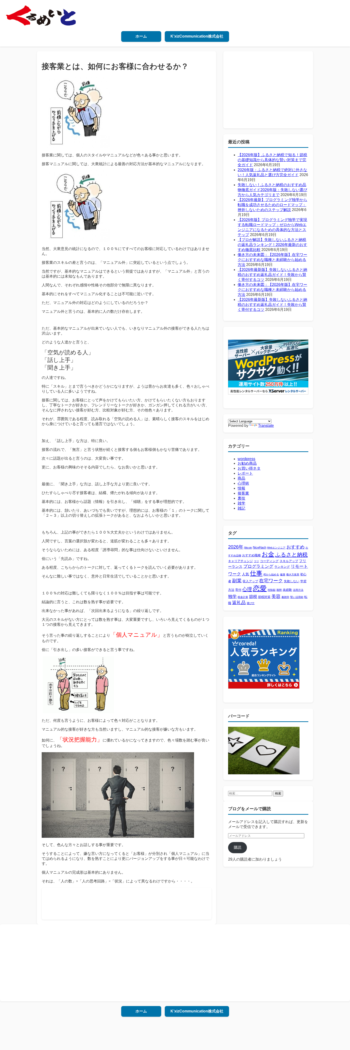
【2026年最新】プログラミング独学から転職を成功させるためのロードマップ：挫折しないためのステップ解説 (272, 205)
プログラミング (258, 566)
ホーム (141, 36)
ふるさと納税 (291, 555)
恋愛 (260, 588)
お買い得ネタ (249, 468)
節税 (253, 596)
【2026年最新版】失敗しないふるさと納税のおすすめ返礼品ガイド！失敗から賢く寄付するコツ (272, 275)
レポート (245, 473)
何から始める (271, 574)
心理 (247, 589)
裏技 (241, 498)
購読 (237, 847)
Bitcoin (248, 547)
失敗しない (291, 581)
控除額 (271, 589)
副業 (237, 580)
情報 (241, 488)
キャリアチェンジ (240, 561)
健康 (282, 574)
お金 (268, 554)
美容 (275, 596)
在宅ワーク (271, 580)
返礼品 (239, 602)
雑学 (241, 503)
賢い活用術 (296, 597)
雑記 (241, 508)
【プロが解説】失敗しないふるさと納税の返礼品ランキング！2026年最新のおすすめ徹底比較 (272, 245)
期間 (279, 589)
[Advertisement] (133, 903)
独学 (232, 596)
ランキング (282, 566)
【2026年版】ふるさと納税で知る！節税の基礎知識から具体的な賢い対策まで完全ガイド (272, 160)
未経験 (287, 590)
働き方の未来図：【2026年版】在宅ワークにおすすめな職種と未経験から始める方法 (272, 260)
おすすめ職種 (251, 555)
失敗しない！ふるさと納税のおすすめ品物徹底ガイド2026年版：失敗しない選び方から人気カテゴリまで (272, 190)
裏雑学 (285, 597)
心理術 (243, 483)
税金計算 (243, 597)
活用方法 (298, 589)
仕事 (256, 573)
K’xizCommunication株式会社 (196, 36)
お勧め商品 (247, 463)
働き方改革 (292, 574)
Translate (266, 426)
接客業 (243, 493)
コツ (256, 561)
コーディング (269, 561)
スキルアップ (289, 561)
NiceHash (259, 547)
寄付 (238, 590)
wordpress (246, 459)
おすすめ (295, 546)
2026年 (235, 546)
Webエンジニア (276, 547)
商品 (241, 478)
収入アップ (250, 581)
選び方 (251, 603)
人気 (245, 574)
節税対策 (264, 597)
